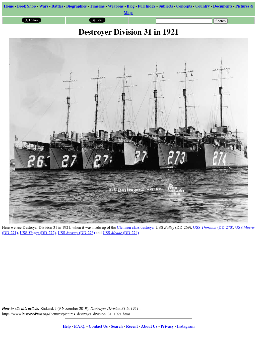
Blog (131, 6)
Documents (222, 6)
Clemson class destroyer (136, 227)
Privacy (167, 326)
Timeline (97, 6)
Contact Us (98, 326)
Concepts (184, 6)
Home (9, 6)
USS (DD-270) (213, 227)
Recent (132, 326)
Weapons (115, 6)
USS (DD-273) (76, 232)
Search (117, 326)
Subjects (166, 6)
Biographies (76, 6)
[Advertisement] (128, 270)
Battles (57, 6)
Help (67, 326)
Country (202, 6)
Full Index (147, 6)
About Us (149, 326)
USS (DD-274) (121, 232)
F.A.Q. (79, 326)
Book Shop (26, 6)
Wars (43, 6)
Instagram (186, 326)
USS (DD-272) (38, 232)
